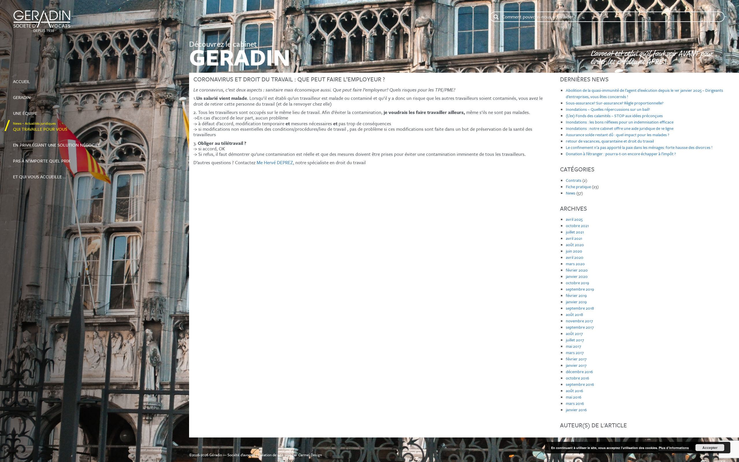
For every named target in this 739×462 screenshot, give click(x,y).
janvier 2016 (576, 410)
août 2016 (574, 391)
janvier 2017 (576, 365)
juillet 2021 (575, 232)
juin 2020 (574, 251)
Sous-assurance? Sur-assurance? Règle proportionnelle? (614, 103)
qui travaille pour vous (40, 126)
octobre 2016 (577, 378)
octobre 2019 (577, 283)
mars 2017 (575, 352)
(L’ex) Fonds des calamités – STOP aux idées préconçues (614, 116)
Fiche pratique (578, 187)
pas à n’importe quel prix (41, 158)
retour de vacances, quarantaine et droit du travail (610, 141)
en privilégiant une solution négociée (56, 142)
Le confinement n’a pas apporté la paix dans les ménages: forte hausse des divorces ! (639, 147)
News (570, 193)
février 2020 (577, 270)
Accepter (710, 447)
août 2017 (574, 333)
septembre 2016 (580, 384)
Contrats (573, 180)
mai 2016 (573, 397)
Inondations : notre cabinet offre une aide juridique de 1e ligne (619, 128)
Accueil (35, 79)
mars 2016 (575, 403)
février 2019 (576, 295)
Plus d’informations (674, 448)
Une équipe (33, 110)
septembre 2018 (580, 308)
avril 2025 (574, 219)
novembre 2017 (579, 321)
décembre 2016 (579, 372)
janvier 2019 (576, 302)
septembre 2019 (580, 289)
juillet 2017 (575, 340)
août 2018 (574, 314)
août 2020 (575, 245)
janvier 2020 (577, 276)
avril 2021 (574, 238)
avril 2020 (574, 257)
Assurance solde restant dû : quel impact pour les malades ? (617, 135)
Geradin (28, 94)
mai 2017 (573, 346)
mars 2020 (575, 264)
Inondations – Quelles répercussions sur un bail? (608, 109)
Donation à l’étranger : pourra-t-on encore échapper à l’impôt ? (621, 154)
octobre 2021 (577, 225)
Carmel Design (310, 455)
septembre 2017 (580, 327)
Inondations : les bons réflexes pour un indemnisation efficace (619, 122)
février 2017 (576, 359)
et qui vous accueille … (39, 174)
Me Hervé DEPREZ (275, 162)
